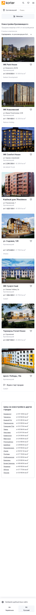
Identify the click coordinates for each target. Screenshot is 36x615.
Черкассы (7, 417)
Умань (6, 429)
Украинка (7, 466)
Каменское (8, 436)
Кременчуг (7, 414)
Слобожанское (9, 457)
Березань (7, 460)
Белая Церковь (9, 463)
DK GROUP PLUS (9, 167)
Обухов (6, 470)
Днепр (6, 451)
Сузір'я (5, 299)
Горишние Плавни (9, 426)
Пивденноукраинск (9, 423)
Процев (6, 473)
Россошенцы (8, 442)
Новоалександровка (9, 448)
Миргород (7, 439)
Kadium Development (10, 77)
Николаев (7, 432)
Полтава (7, 454)
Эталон (5, 254)
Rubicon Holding (8, 122)
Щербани (7, 445)
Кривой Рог (8, 420)
